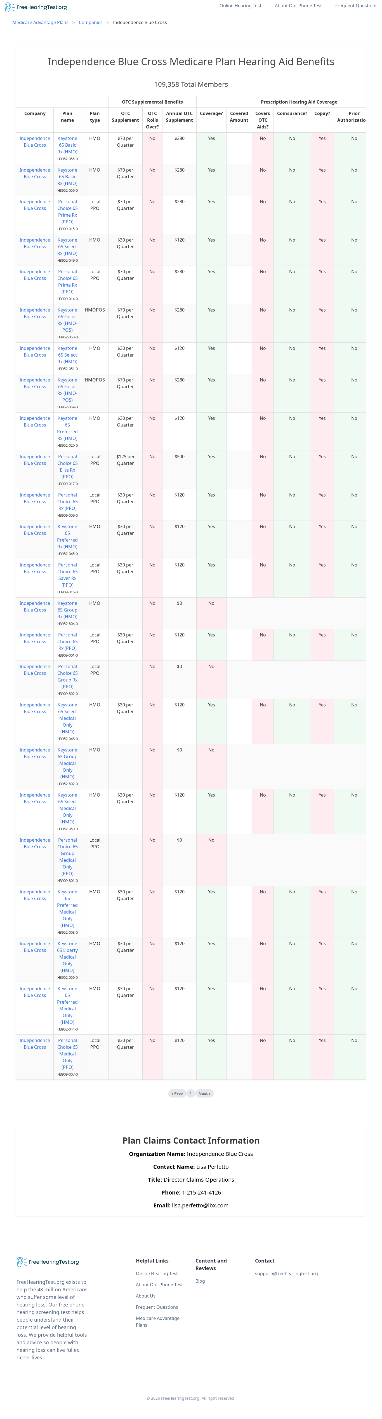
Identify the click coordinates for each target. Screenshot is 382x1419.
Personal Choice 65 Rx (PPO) (67, 501)
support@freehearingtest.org (286, 1273)
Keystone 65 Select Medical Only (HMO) (67, 718)
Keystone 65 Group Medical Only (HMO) (67, 763)
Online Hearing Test (240, 6)
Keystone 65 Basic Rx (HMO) (67, 145)
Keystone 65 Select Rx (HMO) (67, 246)
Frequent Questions (356, 6)
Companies (91, 22)
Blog (200, 1281)
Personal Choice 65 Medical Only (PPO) (67, 1053)
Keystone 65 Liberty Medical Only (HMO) (67, 956)
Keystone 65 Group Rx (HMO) (67, 610)
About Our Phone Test (298, 6)
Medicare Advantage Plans (40, 22)
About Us (145, 1296)
